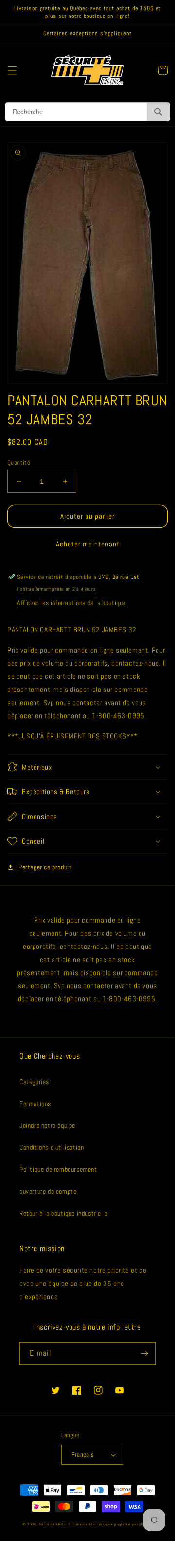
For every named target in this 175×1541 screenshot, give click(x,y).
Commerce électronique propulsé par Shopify (111, 1524)
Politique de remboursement (58, 1169)
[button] (12, 70)
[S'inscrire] (144, 1353)
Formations (35, 1103)
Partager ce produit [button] (44, 867)
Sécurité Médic (53, 1524)
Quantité (18, 462)
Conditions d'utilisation (51, 1147)
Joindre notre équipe (47, 1125)
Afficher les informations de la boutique (71, 602)
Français (82, 1454)
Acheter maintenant (88, 543)
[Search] (158, 112)
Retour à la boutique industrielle (63, 1213)
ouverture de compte (47, 1191)
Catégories (34, 1081)
